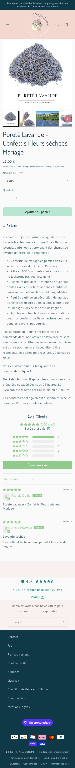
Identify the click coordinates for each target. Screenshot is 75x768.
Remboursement (18, 654)
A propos (13, 672)
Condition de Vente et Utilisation (29, 689)
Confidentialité (17, 663)
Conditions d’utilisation (56, 758)
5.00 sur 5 (48, 424)
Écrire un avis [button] (37, 465)
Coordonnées (16, 698)
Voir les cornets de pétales (34, 403)
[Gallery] (37, 84)
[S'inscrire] (63, 622)
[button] (7, 24)
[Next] (67, 118)
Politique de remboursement (54, 752)
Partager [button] (12, 225)
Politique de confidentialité (25, 758)
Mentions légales (60, 763)
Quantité (8, 190)
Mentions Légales (19, 707)
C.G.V (44, 763)
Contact (13, 636)
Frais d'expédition (26, 166)
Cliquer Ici (26, 371)
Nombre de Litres (13, 172)
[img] (12, 490)
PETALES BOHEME (25, 752)
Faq (10, 645)
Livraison (13, 680)
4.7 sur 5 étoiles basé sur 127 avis (37, 589)
